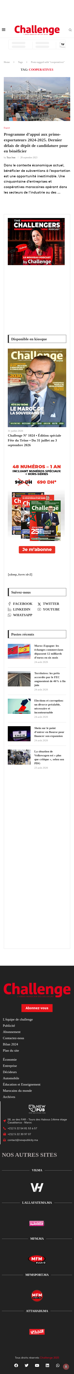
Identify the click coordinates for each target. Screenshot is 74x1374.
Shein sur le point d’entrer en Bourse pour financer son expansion (49, 732)
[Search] (70, 30)
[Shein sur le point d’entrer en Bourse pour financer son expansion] (19, 733)
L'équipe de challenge (18, 1019)
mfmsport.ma (37, 1274)
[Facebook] (16, 1365)
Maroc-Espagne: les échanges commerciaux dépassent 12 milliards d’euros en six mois (48, 651)
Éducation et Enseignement (21, 1084)
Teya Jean (11, 157)
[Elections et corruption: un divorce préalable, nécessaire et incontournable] (19, 706)
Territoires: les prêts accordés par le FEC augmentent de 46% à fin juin (49, 679)
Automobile (11, 1078)
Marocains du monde (17, 1090)
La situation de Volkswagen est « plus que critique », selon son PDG (49, 757)
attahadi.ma (37, 1311)
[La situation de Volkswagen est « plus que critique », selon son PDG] (19, 757)
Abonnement (11, 1032)
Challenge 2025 (49, 1357)
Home (7, 62)
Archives (9, 1097)
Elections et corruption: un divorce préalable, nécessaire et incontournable (49, 706)
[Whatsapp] (58, 1365)
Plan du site (11, 1050)
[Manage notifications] (66, 1367)
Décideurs (10, 1072)
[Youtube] (37, 1365)
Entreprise (10, 1065)
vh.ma (37, 1170)
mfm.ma (37, 1238)
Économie (10, 1059)
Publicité (9, 1025)
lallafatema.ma (37, 1202)
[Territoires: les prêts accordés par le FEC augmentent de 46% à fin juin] (19, 678)
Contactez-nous (13, 1038)
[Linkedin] (47, 1365)
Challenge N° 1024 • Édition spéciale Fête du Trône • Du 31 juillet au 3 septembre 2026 (34, 440)
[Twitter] (26, 1365)
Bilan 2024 (10, 1044)
